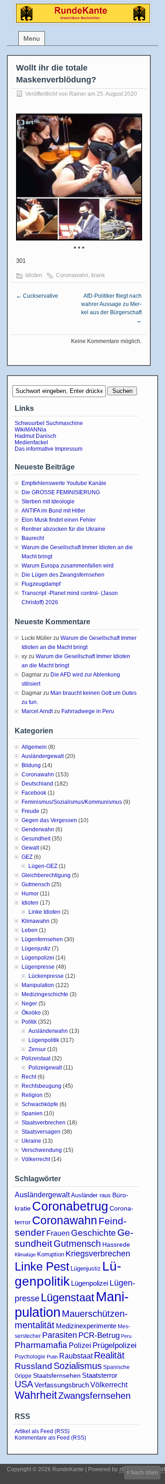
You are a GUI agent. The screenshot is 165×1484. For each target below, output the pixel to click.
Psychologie (30, 1356)
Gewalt (30, 848)
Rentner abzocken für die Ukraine (63, 529)
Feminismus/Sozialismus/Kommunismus (72, 802)
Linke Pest (42, 1266)
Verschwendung (42, 1150)
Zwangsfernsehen (94, 1396)
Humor (30, 893)
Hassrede (116, 1244)
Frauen (58, 1233)
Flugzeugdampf (41, 584)
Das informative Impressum (48, 449)
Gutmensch (36, 884)
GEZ (27, 857)
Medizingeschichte (45, 994)
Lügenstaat (67, 1297)
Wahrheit (36, 1395)
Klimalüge (25, 1254)
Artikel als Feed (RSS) (42, 1431)
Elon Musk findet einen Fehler (59, 520)
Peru (126, 1336)
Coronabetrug (70, 1206)
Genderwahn (38, 829)
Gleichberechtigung (46, 875)
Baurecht (33, 538)
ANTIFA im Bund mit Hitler (53, 510)
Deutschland (37, 783)
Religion (32, 1095)
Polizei (80, 1345)
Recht (29, 1077)
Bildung (31, 765)
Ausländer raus (91, 1195)
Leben (30, 930)
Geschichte (93, 1233)
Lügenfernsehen (42, 939)
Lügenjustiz (36, 948)
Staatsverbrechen (44, 1122)
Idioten (33, 275)
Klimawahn (36, 921)
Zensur (37, 1049)
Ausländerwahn (48, 1031)
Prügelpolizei (115, 1345)
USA (24, 1384)
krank (98, 275)
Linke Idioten (44, 912)
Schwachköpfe (40, 1104)
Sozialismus (78, 1366)
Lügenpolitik (43, 1040)
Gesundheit (36, 838)
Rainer (77, 94)
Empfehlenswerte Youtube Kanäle (64, 483)
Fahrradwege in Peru (87, 711)
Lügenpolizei (38, 958)
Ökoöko (31, 1012)
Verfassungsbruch (61, 1385)
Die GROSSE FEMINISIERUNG (61, 492)
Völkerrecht (36, 1159)
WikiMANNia (30, 429)
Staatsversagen (41, 1132)
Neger (29, 1003)
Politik (29, 1022)
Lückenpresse (46, 976)
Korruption (50, 1254)
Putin (52, 1356)
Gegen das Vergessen (49, 820)
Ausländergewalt (43, 756)
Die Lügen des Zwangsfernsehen (63, 575)
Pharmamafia (41, 1345)
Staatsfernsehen (57, 1375)
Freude (30, 811)
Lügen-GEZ (42, 866)
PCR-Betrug (99, 1335)
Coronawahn (72, 275)
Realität (109, 1355)
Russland (33, 1366)
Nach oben (144, 1472)
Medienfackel (31, 442)
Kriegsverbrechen (98, 1253)
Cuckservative (37, 296)
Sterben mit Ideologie (48, 501)
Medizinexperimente (86, 1326)
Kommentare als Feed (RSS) (50, 1438)
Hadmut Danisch (35, 436)
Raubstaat (76, 1356)
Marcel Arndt (37, 711)
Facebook (34, 793)
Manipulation (38, 985)
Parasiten (59, 1335)
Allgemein (34, 747)
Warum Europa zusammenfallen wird (68, 565)
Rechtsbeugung (41, 1086)
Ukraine (31, 1141)
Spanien (32, 1113)
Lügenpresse (38, 967)
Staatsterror (99, 1375)
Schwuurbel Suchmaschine (49, 423)
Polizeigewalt (45, 1067)
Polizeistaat (36, 1058)
